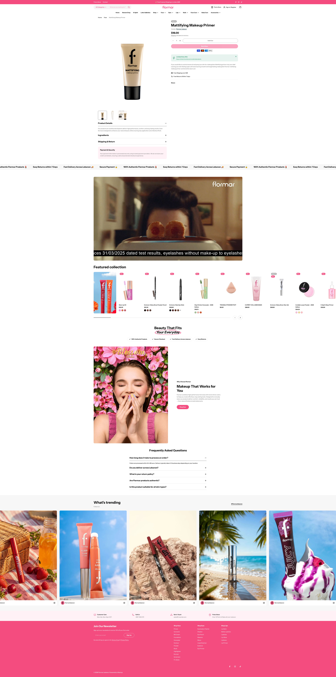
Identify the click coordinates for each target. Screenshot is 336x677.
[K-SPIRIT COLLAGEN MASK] (256, 287)
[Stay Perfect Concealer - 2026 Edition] (206, 287)
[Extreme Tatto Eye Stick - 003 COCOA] (175, 310)
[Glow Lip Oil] (130, 287)
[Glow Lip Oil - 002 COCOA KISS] (122, 310)
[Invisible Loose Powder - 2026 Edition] (306, 287)
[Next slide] (240, 318)
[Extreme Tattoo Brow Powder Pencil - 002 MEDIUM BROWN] (148, 310)
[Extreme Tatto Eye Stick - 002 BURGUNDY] (173, 310)
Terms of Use (115, 640)
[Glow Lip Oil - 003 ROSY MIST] (125, 310)
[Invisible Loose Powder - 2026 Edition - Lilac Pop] (296, 312)
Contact (105, 2)
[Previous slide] (235, 318)
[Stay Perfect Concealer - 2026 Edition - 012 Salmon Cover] (198, 312)
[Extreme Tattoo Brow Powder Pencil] (155, 287)
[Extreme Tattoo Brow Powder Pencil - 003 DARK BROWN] (150, 310)
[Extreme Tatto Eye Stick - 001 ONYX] (170, 310)
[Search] (129, 7)
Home (100, 17)
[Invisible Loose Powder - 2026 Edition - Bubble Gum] (302, 312)
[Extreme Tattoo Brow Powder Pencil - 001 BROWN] (145, 310)
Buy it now (204, 46)
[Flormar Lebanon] (105, 292)
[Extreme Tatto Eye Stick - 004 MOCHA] (178, 310)
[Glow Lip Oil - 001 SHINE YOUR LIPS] (120, 310)
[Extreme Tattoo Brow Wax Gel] (281, 287)
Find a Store (97, 2)
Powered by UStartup (116, 672)
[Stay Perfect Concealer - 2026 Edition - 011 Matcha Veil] (195, 312)
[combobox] (112, 7)
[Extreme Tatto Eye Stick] (180, 287)
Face (105, 17)
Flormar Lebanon (181, 29)
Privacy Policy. (125, 640)
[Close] (236, 56)
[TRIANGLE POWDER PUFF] (231, 287)
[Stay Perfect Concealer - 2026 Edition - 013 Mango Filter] (201, 312)
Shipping (173, 35)
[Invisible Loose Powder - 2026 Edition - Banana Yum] (299, 312)
